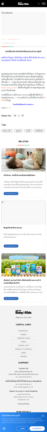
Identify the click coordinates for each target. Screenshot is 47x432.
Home (3, 39)
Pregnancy (24, 331)
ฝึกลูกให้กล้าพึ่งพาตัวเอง (13, 227)
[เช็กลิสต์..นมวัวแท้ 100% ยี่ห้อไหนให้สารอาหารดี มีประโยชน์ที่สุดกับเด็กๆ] (23, 265)
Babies (23, 334)
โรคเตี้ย (28, 131)
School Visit (23, 345)
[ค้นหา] (38, 3)
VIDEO (23, 353)
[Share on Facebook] (15, 116)
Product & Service (23, 349)
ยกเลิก (22, 428)
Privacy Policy (23, 404)
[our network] (2, 4)
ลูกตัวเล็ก (18, 131)
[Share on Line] (23, 116)
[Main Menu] (43, 4)
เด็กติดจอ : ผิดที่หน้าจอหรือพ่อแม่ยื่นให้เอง (19, 175)
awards (23, 356)
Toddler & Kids (23, 338)
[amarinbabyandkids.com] (23, 3)
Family (23, 342)
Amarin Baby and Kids (9, 87)
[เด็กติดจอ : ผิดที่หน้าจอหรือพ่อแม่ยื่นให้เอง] (23, 160)
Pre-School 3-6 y (14, 39)
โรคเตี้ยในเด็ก (39, 131)
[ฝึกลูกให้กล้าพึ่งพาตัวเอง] (23, 212)
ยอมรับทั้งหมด (37, 428)
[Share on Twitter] (19, 116)
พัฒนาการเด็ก (7, 131)
